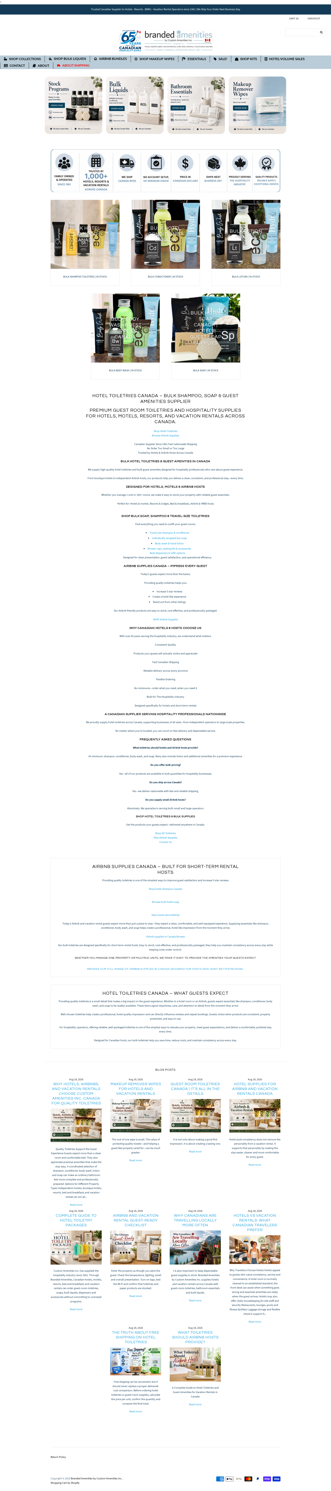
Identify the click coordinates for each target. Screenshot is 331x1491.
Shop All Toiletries (165, 833)
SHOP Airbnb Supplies (165, 619)
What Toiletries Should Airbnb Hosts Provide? (195, 1337)
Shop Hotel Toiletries (166, 431)
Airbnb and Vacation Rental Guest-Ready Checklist (136, 1220)
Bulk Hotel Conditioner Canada (165, 234)
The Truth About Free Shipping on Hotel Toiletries (135, 1337)
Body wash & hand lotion (169, 543)
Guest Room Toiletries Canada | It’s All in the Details (195, 1089)
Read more (76, 1205)
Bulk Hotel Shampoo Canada (85, 234)
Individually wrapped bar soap (169, 538)
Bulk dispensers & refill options (167, 553)
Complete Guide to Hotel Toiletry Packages (76, 1220)
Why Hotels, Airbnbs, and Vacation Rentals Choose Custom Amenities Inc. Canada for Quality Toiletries (76, 1093)
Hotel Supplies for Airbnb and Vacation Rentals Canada (255, 1089)
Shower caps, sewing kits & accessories (169, 549)
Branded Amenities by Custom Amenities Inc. (96, 1478)
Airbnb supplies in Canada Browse (165, 937)
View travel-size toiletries (166, 915)
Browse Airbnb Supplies (165, 436)
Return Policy (58, 1457)
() (294, 18)
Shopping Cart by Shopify (65, 1483)
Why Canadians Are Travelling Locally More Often (195, 1220)
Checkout (314, 18)
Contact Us (165, 842)
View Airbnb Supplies (165, 838)
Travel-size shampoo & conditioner (169, 533)
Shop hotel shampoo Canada (165, 889)
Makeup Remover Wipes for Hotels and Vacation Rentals (136, 1089)
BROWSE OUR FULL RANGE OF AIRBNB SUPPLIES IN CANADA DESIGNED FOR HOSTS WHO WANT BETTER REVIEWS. (165, 969)
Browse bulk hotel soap (165, 902)
